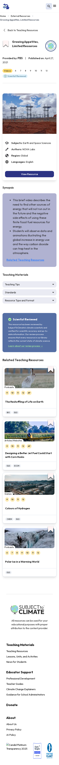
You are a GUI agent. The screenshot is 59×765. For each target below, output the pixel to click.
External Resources (20, 16)
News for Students (16, 661)
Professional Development (20, 678)
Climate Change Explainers (21, 689)
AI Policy (11, 734)
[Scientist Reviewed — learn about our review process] (50, 46)
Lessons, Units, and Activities (22, 656)
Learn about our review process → (25, 346)
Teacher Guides (14, 683)
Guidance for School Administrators (25, 694)
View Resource (29, 174)
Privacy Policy (13, 729)
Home (3, 16)
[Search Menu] (49, 6)
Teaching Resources (17, 651)
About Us (11, 724)
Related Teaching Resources (25, 260)
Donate (12, 705)
